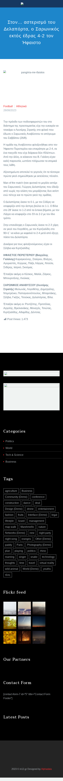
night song (11, 538)
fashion (9, 514)
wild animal (11, 568)
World (8, 448)
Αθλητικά (21, 106)
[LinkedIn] (25, 332)
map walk (10, 526)
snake (34, 556)
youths (47, 568)
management (36, 520)
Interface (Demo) (37, 514)
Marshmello (27, 526)
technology (48, 556)
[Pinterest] (15, 332)
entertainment (46, 508)
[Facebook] (5, 332)
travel (32, 562)
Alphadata (46, 769)
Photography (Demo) (39, 544)
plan (7, 550)
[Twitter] (10, 332)
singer (22, 556)
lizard (21, 520)
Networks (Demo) (15, 532)
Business (10, 461)
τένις (7, 574)
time (21, 562)
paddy (8, 544)
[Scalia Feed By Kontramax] (9, 608)
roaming (9, 556)
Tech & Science (14, 454)
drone (30, 508)
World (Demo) (31, 568)
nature (42, 526)
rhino (43, 550)
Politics (9, 441)
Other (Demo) (43, 538)
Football (8, 106)
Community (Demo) (16, 496)
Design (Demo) (13, 508)
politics (31, 550)
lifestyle (9, 520)
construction (12, 502)
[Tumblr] (20, 332)
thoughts (10, 562)
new (32, 532)
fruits (20, 514)
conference (38, 496)
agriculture (11, 490)
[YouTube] (33, 749)
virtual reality (47, 562)
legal (54, 514)
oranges (26, 538)
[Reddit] (29, 332)
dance (27, 502)
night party (45, 532)
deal (37, 502)
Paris (20, 544)
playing (19, 550)
